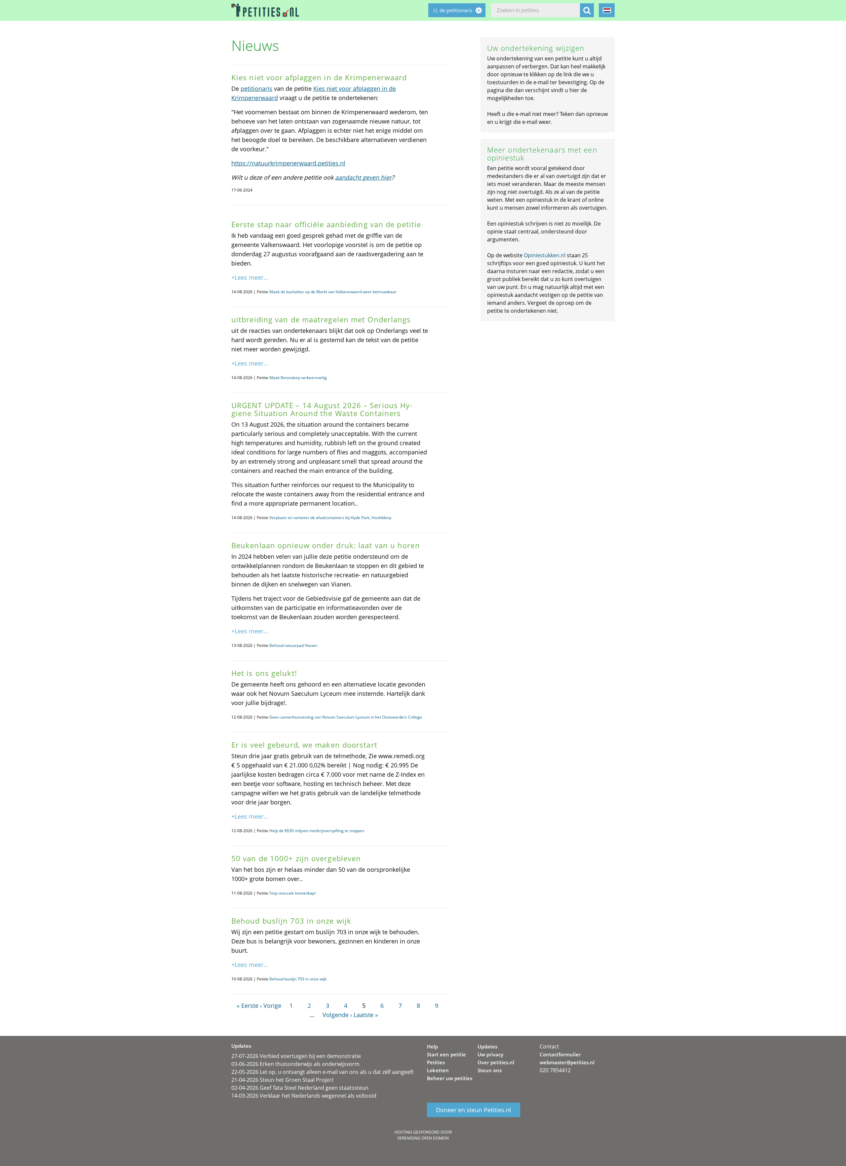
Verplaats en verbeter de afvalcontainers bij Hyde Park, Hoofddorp (330, 517)
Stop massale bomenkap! (292, 893)
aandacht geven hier (363, 177)
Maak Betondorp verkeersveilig (298, 377)
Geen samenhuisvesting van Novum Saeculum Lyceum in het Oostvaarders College (345, 717)
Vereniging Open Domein (423, 1138)
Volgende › (337, 1015)
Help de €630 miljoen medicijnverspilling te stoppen (316, 830)
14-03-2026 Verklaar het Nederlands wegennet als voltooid (303, 1095)
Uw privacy (490, 1054)
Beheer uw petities (449, 1078)
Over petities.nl (496, 1062)
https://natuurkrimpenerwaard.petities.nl (288, 163)
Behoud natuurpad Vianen (293, 645)
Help (432, 1046)
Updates (487, 1046)
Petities (436, 1062)
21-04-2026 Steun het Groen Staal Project (282, 1079)
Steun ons (490, 1070)
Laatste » (366, 1015)
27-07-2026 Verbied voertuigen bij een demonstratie (296, 1056)
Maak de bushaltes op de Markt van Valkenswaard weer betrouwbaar (333, 292)
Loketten (438, 1070)
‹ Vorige (270, 1005)
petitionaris (256, 88)
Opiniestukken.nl (544, 255)
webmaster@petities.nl (567, 1062)
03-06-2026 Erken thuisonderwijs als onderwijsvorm (295, 1064)
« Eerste (247, 1005)
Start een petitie (446, 1054)
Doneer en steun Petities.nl (473, 1110)
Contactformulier (560, 1054)
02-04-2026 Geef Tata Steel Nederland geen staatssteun (299, 1087)
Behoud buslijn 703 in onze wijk (298, 979)
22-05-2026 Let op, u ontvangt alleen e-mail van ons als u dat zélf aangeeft (322, 1072)
